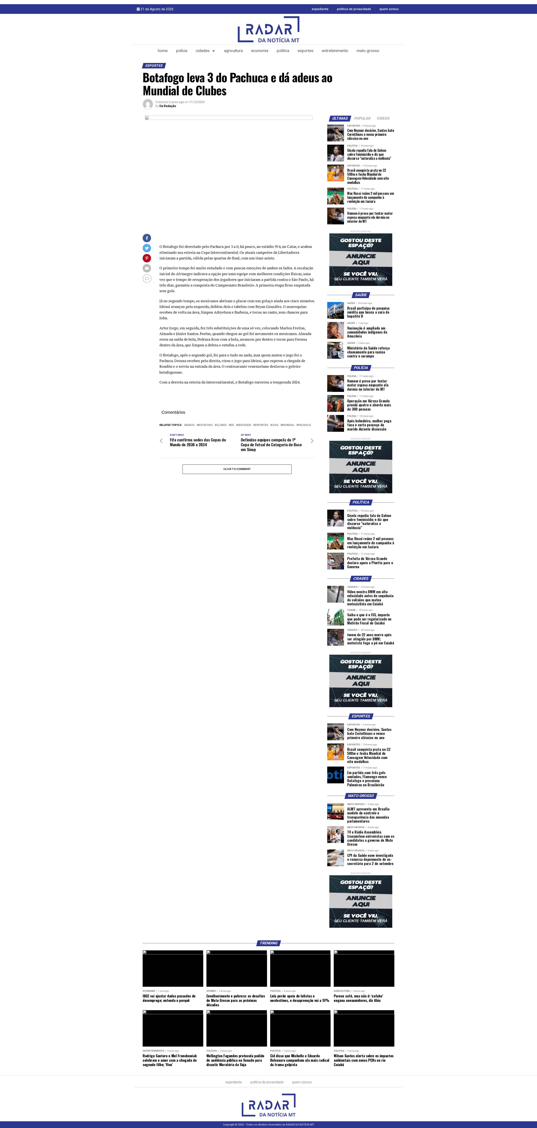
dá (232, 425)
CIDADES (203, 50)
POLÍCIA (181, 50)
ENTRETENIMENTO (335, 50)
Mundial (288, 425)
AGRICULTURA (233, 50)
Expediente (320, 9)
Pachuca (304, 425)
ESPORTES (305, 50)
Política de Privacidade (354, 9)
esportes (261, 425)
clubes (221, 425)
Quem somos (389, 9)
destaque (244, 425)
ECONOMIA (259, 50)
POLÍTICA (283, 50)
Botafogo (205, 425)
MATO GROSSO (368, 50)
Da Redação (167, 106)
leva (275, 425)
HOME (163, 50)
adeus (190, 425)
